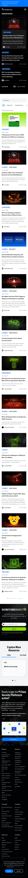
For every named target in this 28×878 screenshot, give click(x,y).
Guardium (17, 844)
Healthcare (17, 779)
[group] (14, 668)
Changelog (4, 799)
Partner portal (18, 830)
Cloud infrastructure (6, 815)
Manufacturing (18, 782)
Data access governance (5, 768)
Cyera (16, 842)
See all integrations (6, 822)
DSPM (3, 758)
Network (4, 820)
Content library (5, 849)
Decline (19, 871)
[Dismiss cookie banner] (24, 859)
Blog (3, 838)
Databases (4, 818)
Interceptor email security (6, 783)
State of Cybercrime (6, 842)
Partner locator (18, 827)
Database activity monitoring (6, 761)
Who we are (18, 807)
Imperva (17, 847)
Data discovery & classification (6, 755)
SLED (16, 784)
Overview (4, 752)
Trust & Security (18, 814)
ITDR (3, 780)
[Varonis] (7, 9)
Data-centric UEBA (6, 764)
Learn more (5, 5)
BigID (16, 838)
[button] (25, 10)
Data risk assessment (20, 766)
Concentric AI (18, 840)
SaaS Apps (4, 813)
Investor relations (19, 812)
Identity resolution (6, 775)
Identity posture (5, 778)
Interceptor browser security (6, 787)
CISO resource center (7, 851)
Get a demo (13, 739)
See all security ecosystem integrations (7, 825)
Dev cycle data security (20, 775)
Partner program (19, 825)
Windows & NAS (6, 811)
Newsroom (17, 816)
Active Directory (19, 105)
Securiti (17, 849)
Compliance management (18, 761)
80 (19, 598)
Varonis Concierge (6, 795)
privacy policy (17, 866)
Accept (9, 871)
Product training (6, 856)
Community (4, 853)
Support (4, 840)
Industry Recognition (20, 818)
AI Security (9, 105)
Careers (17, 809)
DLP (3, 771)
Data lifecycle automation (18, 772)
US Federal (17, 786)
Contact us (17, 821)
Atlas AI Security (6, 773)
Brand (16, 823)
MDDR (3, 792)
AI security (17, 764)
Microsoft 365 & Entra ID (7, 808)
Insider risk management (18, 753)
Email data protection (7, 790)
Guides (9, 655)
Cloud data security (19, 768)
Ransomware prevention (18, 757)
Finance (17, 777)
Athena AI (4, 797)
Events (3, 847)
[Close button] (25, 2)
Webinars (4, 844)
